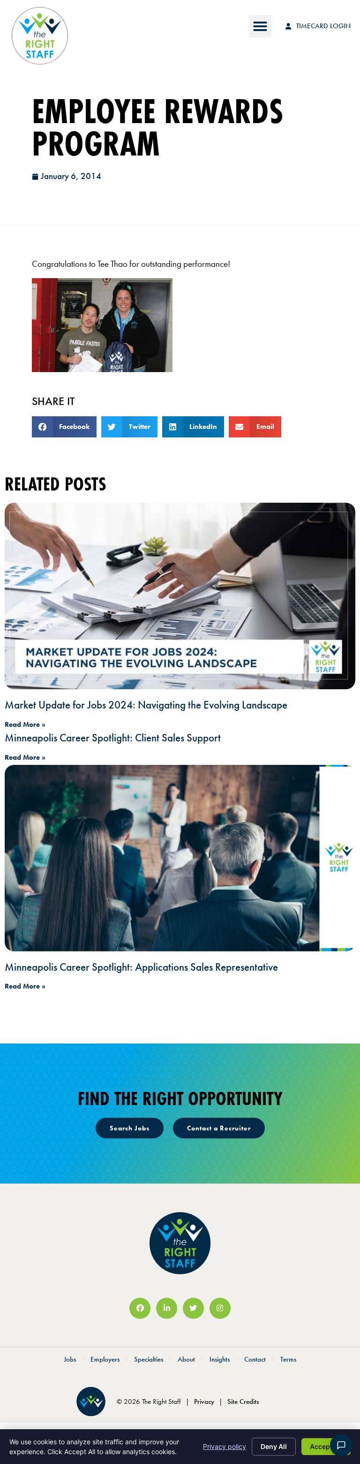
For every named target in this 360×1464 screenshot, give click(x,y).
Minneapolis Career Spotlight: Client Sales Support (113, 738)
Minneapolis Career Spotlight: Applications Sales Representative (141, 967)
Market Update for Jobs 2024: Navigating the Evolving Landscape (146, 705)
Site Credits (243, 1401)
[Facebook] (139, 1308)
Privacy (204, 1401)
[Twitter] (193, 1308)
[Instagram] (220, 1308)
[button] (260, 26)
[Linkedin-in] (166, 1308)
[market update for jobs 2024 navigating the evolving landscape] (180, 596)
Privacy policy (224, 1446)
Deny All (274, 1446)
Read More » (25, 724)
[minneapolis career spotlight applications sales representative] (180, 858)
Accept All (326, 1446)
